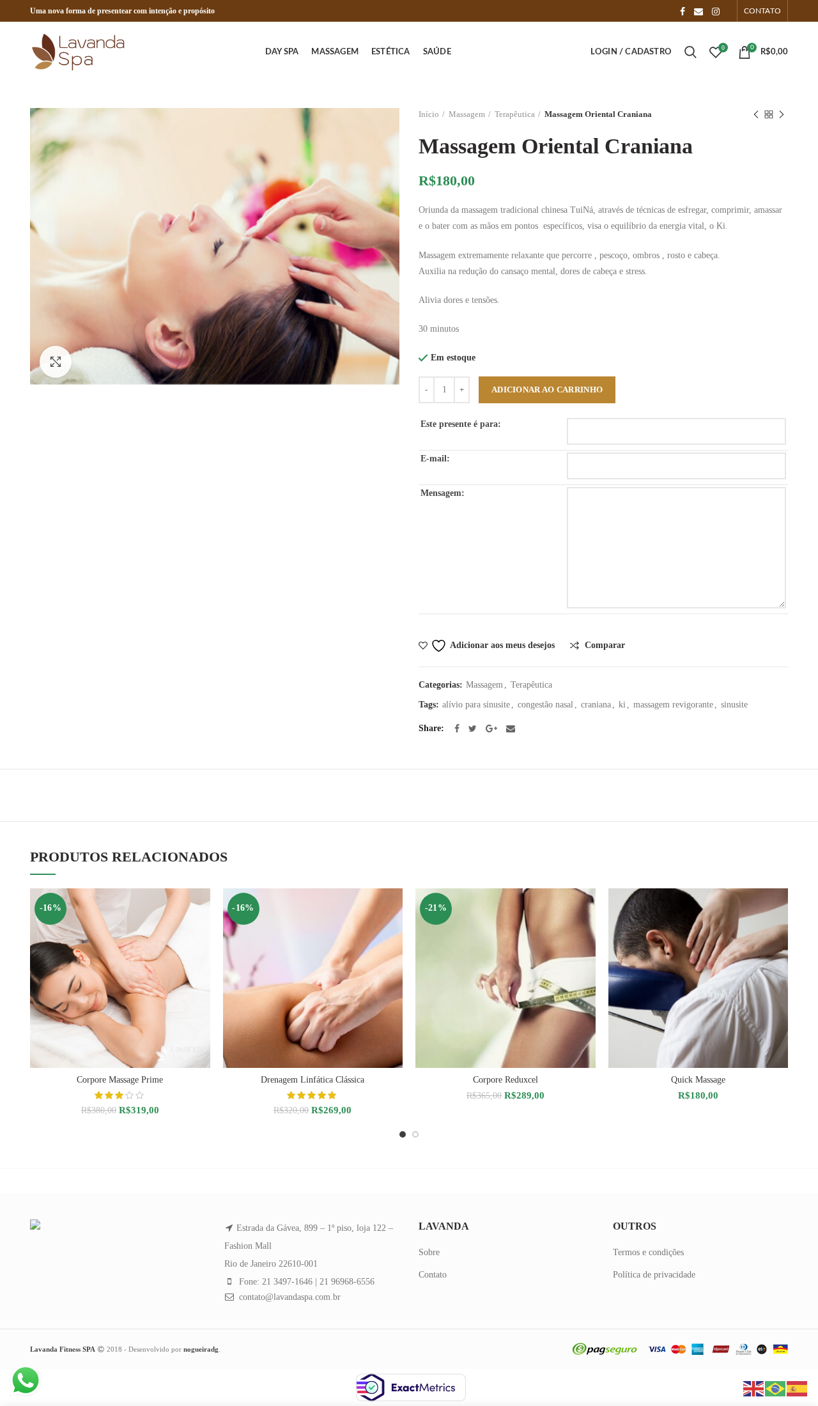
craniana (596, 704)
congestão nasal (545, 704)
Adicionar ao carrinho (547, 389)
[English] (754, 1388)
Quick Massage (698, 1080)
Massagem (467, 114)
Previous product (756, 114)
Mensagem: (443, 493)
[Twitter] (472, 728)
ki (622, 704)
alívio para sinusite (476, 704)
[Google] (491, 728)
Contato (433, 1274)
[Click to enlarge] (56, 362)
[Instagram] (715, 11)
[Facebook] (682, 11)
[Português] (776, 1388)
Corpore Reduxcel (505, 1080)
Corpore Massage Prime (120, 1080)
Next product (781, 114)
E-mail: (435, 458)
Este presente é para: (461, 424)
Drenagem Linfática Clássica (312, 1080)
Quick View (201, 937)
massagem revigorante (673, 704)
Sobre (429, 1252)
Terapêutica (515, 114)
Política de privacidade (654, 1274)
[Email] (698, 11)
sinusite (734, 704)
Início (429, 114)
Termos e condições (648, 1252)
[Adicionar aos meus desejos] (201, 909)
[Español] (797, 1388)
